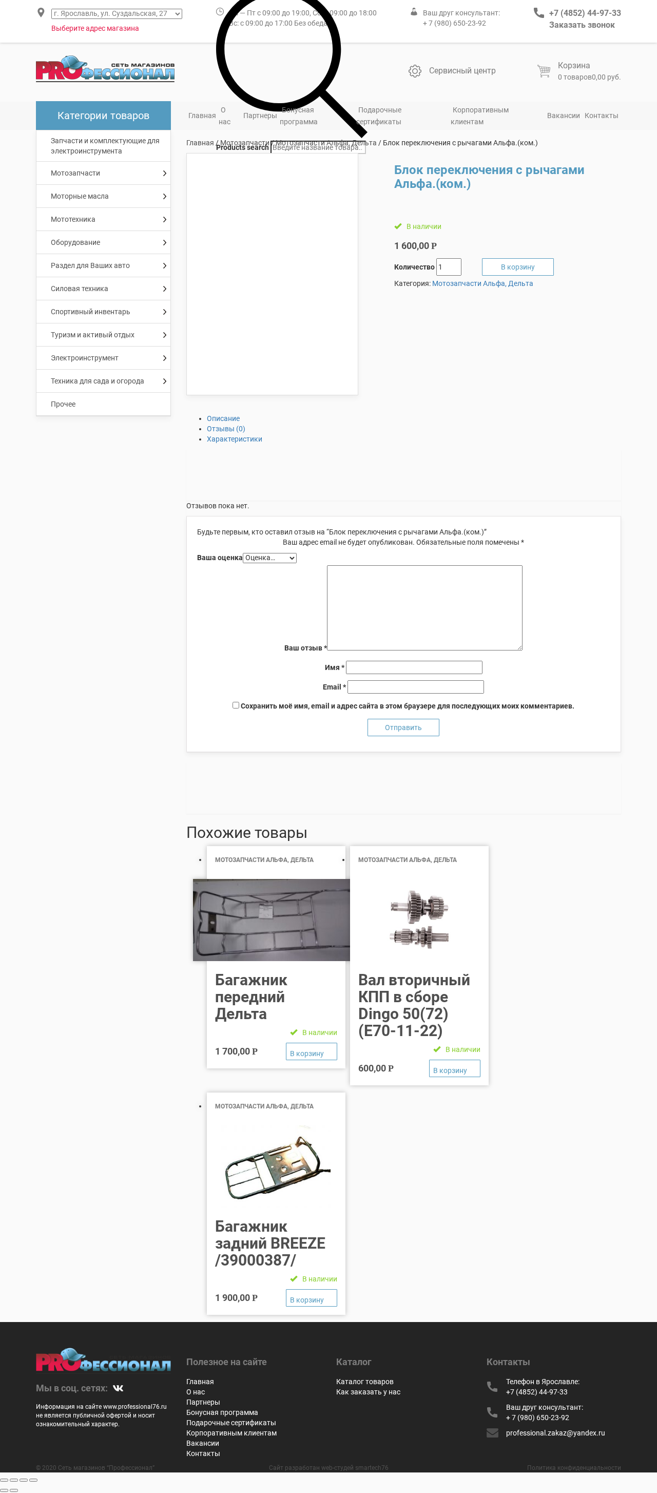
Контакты (602, 115)
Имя (334, 667)
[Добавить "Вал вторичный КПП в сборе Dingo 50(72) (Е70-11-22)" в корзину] (454, 1068)
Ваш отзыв (305, 648)
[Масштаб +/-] (33, 1480)
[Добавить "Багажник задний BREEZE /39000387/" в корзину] (311, 1298)
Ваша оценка (220, 557)
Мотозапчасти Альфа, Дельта (326, 143)
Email (334, 687)
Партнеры (260, 115)
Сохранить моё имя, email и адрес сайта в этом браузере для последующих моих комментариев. (407, 706)
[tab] (414, 418)
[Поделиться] (14, 1480)
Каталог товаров (365, 1381)
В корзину (518, 267)
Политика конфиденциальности (574, 1467)
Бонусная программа (299, 116)
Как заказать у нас (368, 1392)
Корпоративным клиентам (480, 116)
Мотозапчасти (244, 143)
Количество (414, 267)
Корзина (574, 65)
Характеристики (234, 439)
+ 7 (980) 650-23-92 (454, 23)
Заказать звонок (582, 25)
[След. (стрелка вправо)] (14, 1490)
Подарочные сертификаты (378, 116)
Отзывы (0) (226, 429)
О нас (224, 116)
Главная (202, 115)
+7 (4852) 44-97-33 (585, 13)
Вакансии (563, 115)
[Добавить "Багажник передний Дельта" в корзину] (311, 1051)
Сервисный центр (462, 70)
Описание (223, 418)
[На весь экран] (24, 1480)
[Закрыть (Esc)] (4, 1480)
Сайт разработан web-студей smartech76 (329, 1467)
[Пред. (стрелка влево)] (4, 1490)
